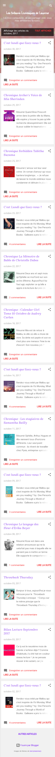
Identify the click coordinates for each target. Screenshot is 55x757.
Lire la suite (11, 84)
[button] (49, 43)
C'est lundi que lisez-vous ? (22, 43)
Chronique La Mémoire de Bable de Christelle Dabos (21, 258)
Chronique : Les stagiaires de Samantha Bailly (23, 420)
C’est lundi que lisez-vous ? (22, 369)
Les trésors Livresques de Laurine (27, 12)
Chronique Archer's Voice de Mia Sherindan (23, 97)
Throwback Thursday (18, 577)
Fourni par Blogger (29, 745)
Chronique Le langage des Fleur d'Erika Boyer (21, 526)
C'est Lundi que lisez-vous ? (23, 207)
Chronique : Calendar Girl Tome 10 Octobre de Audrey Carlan (22, 313)
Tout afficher (43, 30)
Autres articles (27, 734)
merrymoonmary (35, 751)
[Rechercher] (51, 6)
